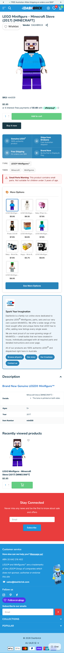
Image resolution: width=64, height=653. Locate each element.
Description (11, 376)
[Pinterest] (11, 595)
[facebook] (17, 595)
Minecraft (15, 170)
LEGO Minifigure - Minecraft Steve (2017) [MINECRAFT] (16, 473)
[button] (3, 2)
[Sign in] (48, 8)
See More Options (32, 286)
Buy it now (12, 125)
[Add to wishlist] (28, 440)
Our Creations (46, 357)
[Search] (9, 8)
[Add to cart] (22, 485)
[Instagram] (3, 595)
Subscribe (32, 527)
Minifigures (29, 170)
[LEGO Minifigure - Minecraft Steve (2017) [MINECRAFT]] (17, 452)
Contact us (12, 363)
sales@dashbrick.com (18, 582)
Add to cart (36, 116)
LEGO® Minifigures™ (20, 163)
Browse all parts (15, 357)
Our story (31, 357)
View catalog (4, 8)
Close (32, 619)
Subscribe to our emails (14, 606)
